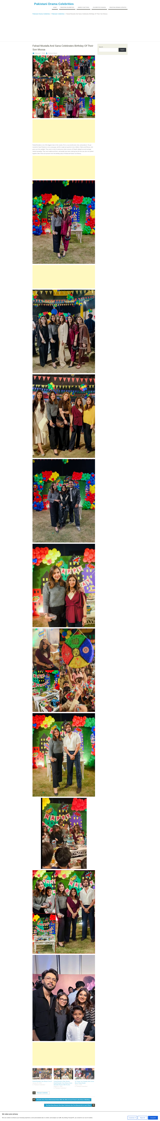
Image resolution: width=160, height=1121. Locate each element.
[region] (80, 1116)
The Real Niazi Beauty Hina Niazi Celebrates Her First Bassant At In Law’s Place (68, 1105)
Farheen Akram (52, 53)
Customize (131, 1117)
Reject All (142, 1117)
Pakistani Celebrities (67, 7)
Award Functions (83, 7)
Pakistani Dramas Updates (118, 7)
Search (101, 47)
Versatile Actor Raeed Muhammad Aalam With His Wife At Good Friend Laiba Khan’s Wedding (63, 1099)
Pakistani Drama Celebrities (54, 4)
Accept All (153, 1117)
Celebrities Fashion (99, 7)
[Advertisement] (80, 27)
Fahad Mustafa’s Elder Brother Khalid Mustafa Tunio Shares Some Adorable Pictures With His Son (63, 1083)
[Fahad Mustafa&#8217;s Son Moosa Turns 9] (42, 1073)
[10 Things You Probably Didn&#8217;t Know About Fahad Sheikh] (84, 1073)
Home (55, 7)
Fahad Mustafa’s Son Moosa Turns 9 (42, 1081)
